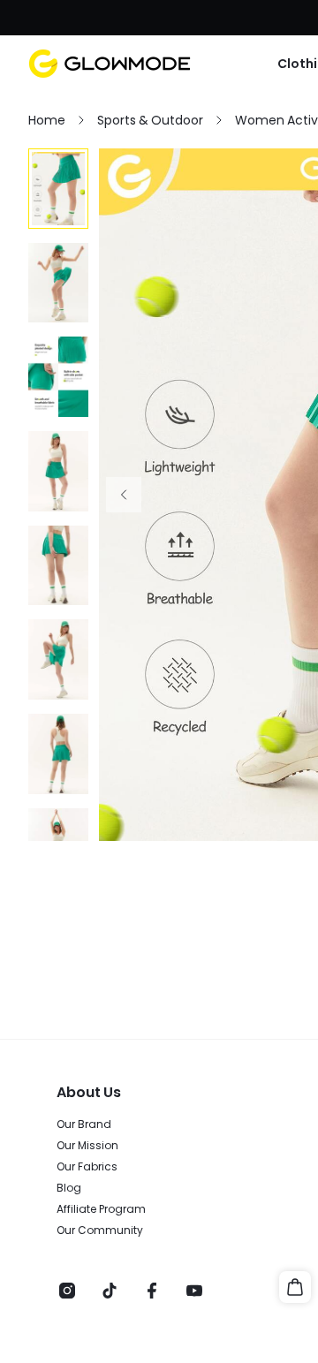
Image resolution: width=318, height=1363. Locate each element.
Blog (69, 1188)
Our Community (100, 1230)
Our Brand (84, 1124)
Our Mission (87, 1146)
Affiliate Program (101, 1209)
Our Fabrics (87, 1167)
